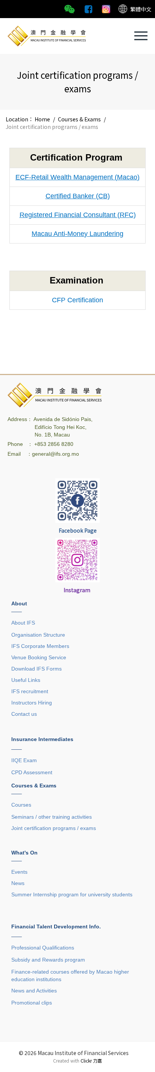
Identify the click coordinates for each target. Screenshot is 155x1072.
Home (42, 119)
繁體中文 (140, 9)
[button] (140, 35)
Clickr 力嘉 (91, 1060)
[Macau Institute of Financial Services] (47, 35)
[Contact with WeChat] (69, 8)
